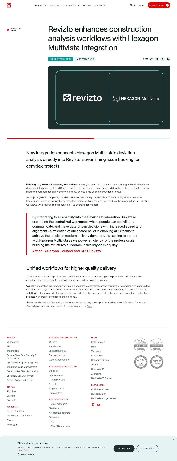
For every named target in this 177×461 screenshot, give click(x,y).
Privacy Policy (23, 450)
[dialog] (88, 448)
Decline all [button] (147, 448)
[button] (64, 454)
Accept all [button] (124, 448)
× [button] (173, 440)
